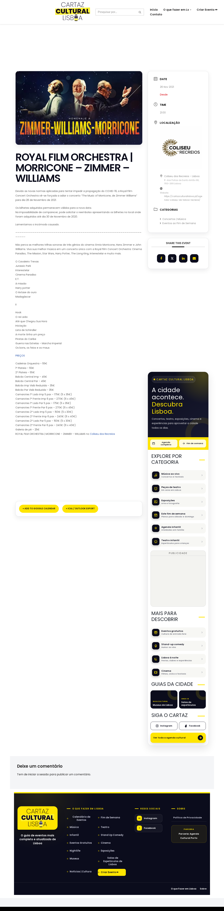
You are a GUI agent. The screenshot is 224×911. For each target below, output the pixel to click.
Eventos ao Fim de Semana (179, 223)
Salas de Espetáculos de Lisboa (112, 861)
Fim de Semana (110, 817)
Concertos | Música (174, 219)
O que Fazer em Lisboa (183, 888)
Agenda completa (166, 443)
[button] (190, 9)
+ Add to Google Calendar (39, 508)
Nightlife (75, 850)
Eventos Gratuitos (81, 843)
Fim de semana (195, 443)
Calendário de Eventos (81, 818)
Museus (74, 858)
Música (74, 827)
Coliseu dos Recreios (103, 434)
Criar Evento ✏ (207, 10)
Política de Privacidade (187, 817)
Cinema (106, 843)
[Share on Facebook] (161, 258)
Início (154, 10)
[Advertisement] (112, 39)
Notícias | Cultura (81, 871)
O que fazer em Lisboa (88, 808)
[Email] (194, 258)
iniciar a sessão (38, 774)
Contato (156, 14)
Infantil (74, 835)
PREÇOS (20, 355)
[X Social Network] (172, 258)
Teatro (105, 827)
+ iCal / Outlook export (80, 508)
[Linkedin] (183, 258)
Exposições (107, 850)
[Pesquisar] (140, 12)
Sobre (181, 808)
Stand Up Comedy (112, 835)
